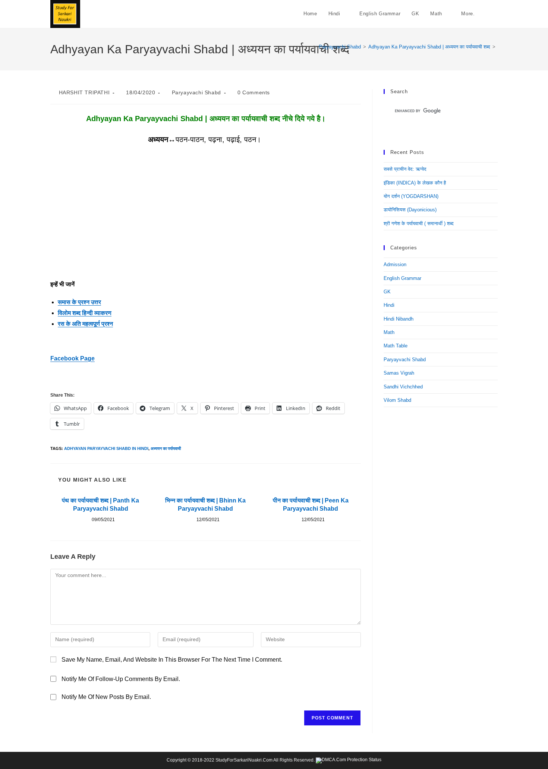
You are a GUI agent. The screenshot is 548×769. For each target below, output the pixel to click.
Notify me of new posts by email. (106, 697)
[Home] (309, 47)
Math (389, 332)
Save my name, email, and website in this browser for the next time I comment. (172, 659)
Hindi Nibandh (398, 319)
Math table (395, 346)
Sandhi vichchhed (403, 387)
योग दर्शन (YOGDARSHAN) (411, 196)
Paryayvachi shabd (196, 92)
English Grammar (402, 278)
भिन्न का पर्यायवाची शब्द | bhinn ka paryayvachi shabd (205, 504)
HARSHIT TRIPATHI (84, 92)
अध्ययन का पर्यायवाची (166, 448)
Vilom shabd (397, 400)
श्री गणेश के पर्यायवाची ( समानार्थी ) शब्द (419, 223)
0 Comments (253, 92)
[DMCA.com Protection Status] (348, 760)
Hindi (389, 305)
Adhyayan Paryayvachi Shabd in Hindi (106, 448)
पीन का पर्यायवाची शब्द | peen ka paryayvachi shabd (311, 504)
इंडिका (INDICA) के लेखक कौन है (415, 183)
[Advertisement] (205, 224)
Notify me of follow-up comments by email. (121, 679)
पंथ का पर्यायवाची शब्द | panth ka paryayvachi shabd (100, 504)
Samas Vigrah (399, 373)
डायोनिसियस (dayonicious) (410, 209)
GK (387, 291)
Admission (395, 264)
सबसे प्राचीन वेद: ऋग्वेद (405, 169)
